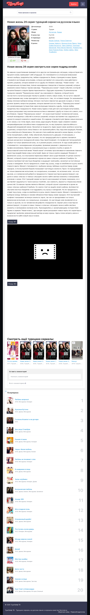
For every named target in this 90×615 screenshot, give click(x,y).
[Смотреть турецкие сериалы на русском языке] (15, 4)
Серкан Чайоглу (55, 43)
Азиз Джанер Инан (56, 50)
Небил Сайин (69, 50)
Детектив (52, 32)
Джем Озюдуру (66, 40)
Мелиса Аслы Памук (69, 43)
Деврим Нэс (77, 47)
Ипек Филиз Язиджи (64, 47)
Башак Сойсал (54, 40)
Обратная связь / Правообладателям (71, 612)
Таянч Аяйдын (67, 45)
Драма (59, 32)
